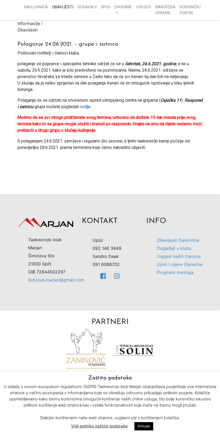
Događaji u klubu (174, 248)
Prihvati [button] (144, 426)
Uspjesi (143, 7)
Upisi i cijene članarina (179, 264)
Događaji (87, 7)
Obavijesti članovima (178, 240)
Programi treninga (175, 272)
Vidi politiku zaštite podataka (99, 426)
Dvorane (123, 7)
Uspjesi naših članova (179, 256)
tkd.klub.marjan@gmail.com (56, 280)
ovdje (85, 106)
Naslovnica (36, 7)
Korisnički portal (190, 10)
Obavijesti (62, 7)
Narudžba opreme (165, 10)
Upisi (105, 7)
